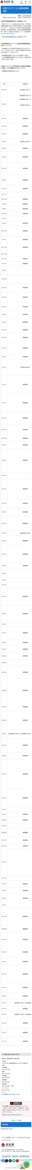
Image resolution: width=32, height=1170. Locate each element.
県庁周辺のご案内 (24, 1156)
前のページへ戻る (17, 1120)
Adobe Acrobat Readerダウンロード (12, 1114)
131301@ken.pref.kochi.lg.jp (11, 1094)
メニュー (30, 3)
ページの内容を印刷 (25, 15)
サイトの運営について (9, 1137)
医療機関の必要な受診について (10, 71)
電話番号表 (15, 1156)
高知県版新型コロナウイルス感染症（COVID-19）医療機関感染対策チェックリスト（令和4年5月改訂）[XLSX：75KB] (16, 57)
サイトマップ (6, 1140)
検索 (26, 3)
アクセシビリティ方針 (23, 1137)
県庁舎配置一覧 (6, 1156)
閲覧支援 (21, 3)
